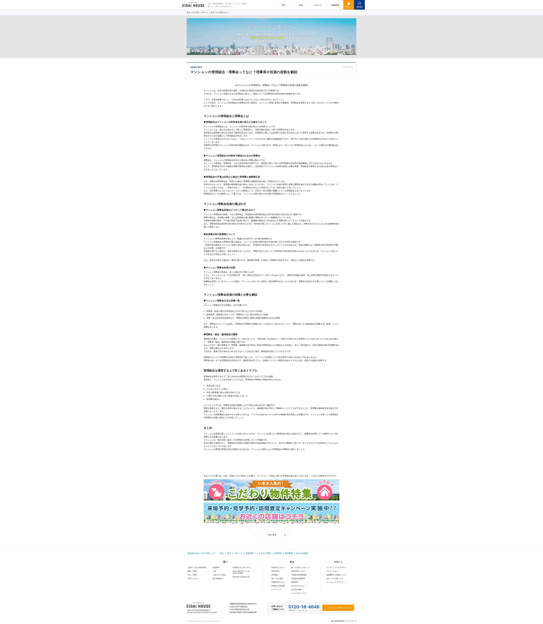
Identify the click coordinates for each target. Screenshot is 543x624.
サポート (318, 5)
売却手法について (278, 567)
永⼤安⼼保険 (296, 589)
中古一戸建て (192, 575)
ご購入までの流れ (219, 575)
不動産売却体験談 (298, 578)
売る (301, 5)
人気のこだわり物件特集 (196, 567)
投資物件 (216, 567)
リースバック (276, 589)
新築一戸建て (192, 571)
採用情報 (289, 553)
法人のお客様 (302, 553)
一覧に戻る (271, 534)
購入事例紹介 (218, 578)
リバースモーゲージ (299, 593)
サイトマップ (351, 621)
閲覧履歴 (359, 7)
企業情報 (278, 553)
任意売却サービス (298, 571)
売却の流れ (275, 571)
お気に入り (349, 7)
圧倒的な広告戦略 (278, 586)
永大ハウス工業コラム (334, 578)
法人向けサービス (298, 586)
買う (284, 5)
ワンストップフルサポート (336, 567)
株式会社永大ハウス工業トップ (201, 553)
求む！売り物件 (277, 578)
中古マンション (193, 578)
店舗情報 (335, 5)
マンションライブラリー (335, 582)
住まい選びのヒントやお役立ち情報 (241, 572)
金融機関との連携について (336, 575)
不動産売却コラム (278, 582)
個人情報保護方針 (338, 621)
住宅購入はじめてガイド (242, 567)
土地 (214, 571)
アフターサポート (333, 571)
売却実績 (274, 575)
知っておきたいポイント (300, 567)
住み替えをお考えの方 (241, 577)
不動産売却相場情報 (299, 575)
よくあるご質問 (264, 553)
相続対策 (294, 582)
